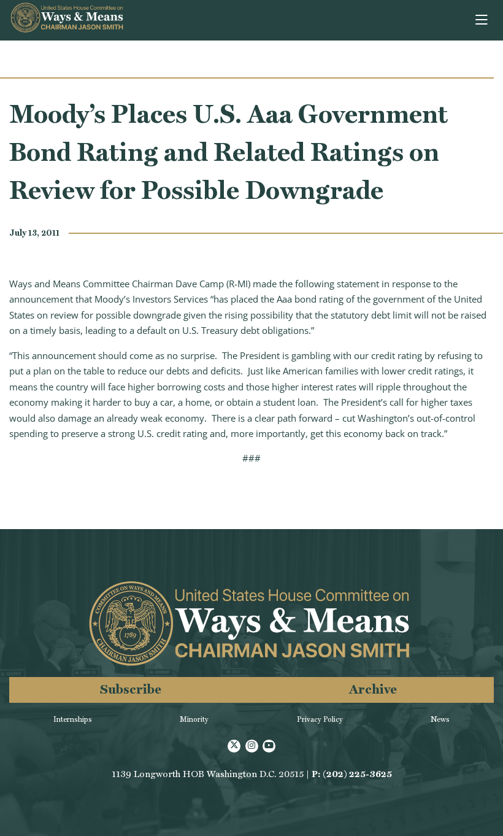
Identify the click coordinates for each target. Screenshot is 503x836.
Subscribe (130, 689)
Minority (194, 719)
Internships (72, 719)
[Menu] (482, 20)
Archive (373, 689)
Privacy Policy (320, 719)
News (440, 719)
